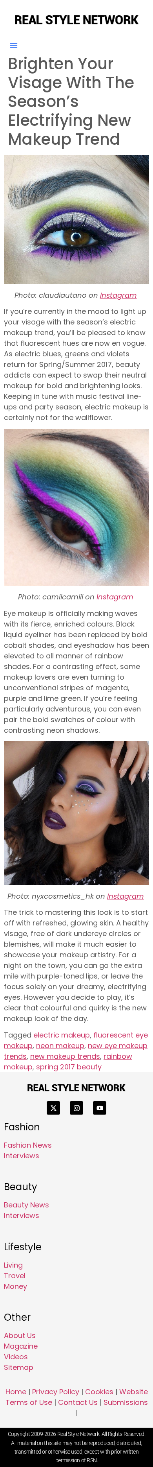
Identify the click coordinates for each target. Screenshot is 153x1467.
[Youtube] (99, 1108)
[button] (14, 45)
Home (15, 1392)
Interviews (21, 1156)
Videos (16, 1357)
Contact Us (78, 1402)
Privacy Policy (55, 1392)
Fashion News (28, 1145)
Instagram (118, 295)
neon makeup (60, 1045)
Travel (15, 1276)
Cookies (99, 1392)
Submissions (126, 1402)
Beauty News (26, 1205)
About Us (20, 1335)
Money (15, 1286)
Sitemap (18, 1367)
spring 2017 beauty (69, 1067)
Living (13, 1265)
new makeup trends (65, 1056)
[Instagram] (76, 1108)
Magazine (21, 1346)
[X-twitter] (53, 1108)
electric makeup (61, 1035)
